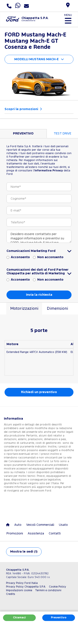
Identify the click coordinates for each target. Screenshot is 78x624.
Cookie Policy (57, 587)
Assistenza (36, 533)
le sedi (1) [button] (23, 551)
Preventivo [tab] (23, 133)
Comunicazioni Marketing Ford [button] (30, 251)
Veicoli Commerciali (40, 524)
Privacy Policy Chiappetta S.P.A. (26, 587)
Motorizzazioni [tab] (24, 308)
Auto (17, 524)
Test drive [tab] (62, 133)
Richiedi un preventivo (39, 392)
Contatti (55, 533)
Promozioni (14, 533)
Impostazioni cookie (19, 590)
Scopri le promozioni (22, 109)
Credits (10, 594)
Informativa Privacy (48, 170)
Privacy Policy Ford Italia (22, 583)
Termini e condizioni (48, 590)
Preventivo (58, 617)
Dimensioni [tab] (57, 308)
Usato (63, 524)
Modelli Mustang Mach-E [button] (36, 59)
